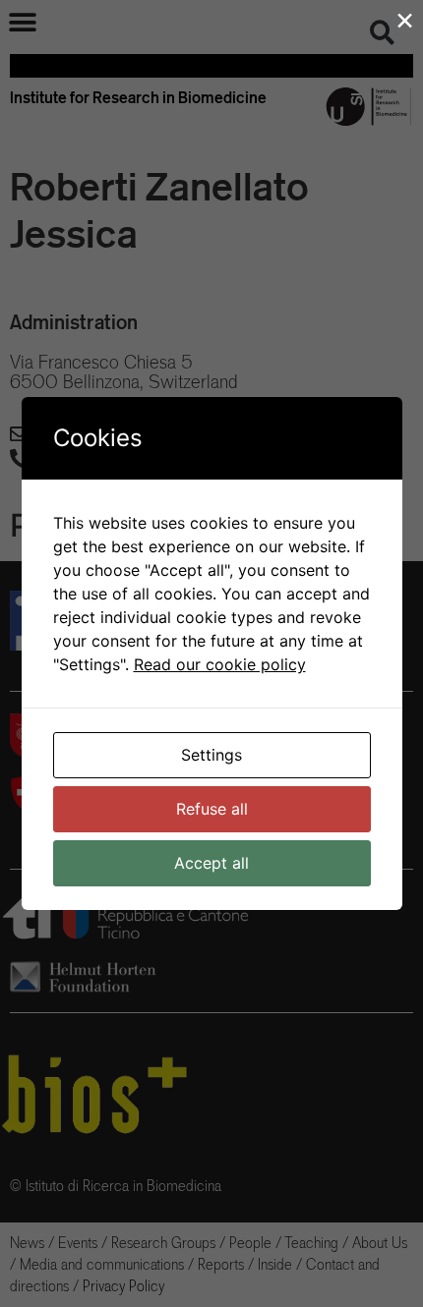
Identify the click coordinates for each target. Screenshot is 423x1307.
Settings (211, 755)
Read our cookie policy (220, 664)
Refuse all (212, 809)
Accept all (211, 863)
